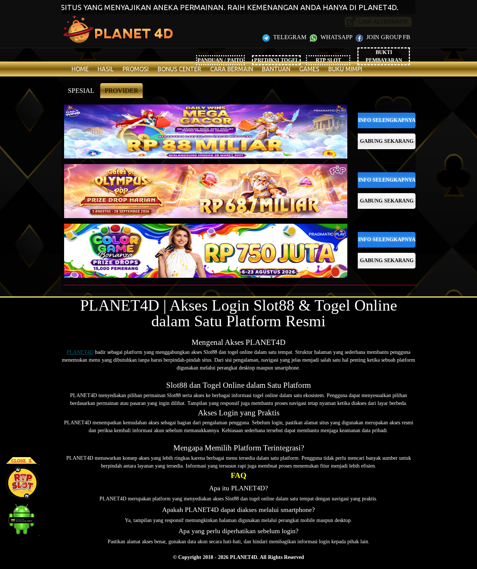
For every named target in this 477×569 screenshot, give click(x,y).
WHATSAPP (336, 37)
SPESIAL (81, 90)
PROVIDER (121, 90)
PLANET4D (80, 352)
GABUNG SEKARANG (387, 141)
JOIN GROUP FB (387, 37)
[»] (378, 22)
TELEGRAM (290, 37)
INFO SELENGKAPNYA (387, 120)
